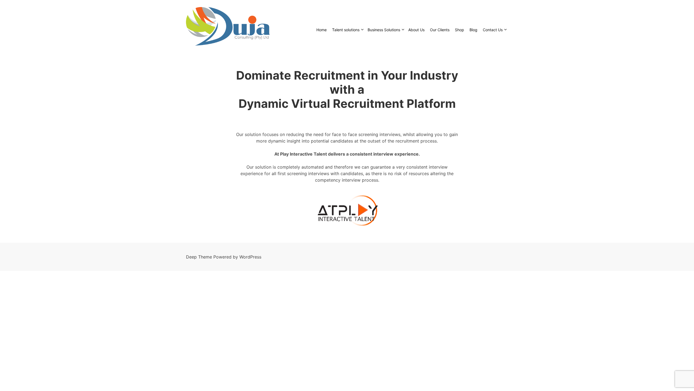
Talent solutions (345, 29)
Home (321, 29)
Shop (459, 29)
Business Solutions (384, 29)
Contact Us (493, 29)
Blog (473, 29)
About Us (416, 29)
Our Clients (439, 29)
